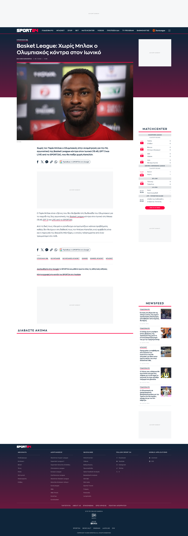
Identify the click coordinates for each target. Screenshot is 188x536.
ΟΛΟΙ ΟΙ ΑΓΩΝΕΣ (155, 207)
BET (77, 30)
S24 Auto (86, 482)
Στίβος (20, 482)
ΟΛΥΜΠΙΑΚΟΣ (55, 258)
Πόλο (20, 471)
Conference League (58, 475)
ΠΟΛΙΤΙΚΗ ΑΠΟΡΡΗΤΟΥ (118, 505)
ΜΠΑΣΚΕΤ (143, 347)
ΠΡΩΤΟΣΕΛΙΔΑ (113, 30)
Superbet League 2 (57, 461)
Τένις (19, 468)
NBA (52, 489)
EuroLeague (55, 485)
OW (113, 528)
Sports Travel (88, 485)
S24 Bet (86, 478)
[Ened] (94, 523)
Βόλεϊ (20, 464)
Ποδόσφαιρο (47, 30)
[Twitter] (42, 161)
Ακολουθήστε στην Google (48, 269)
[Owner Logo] (94, 516)
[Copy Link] (51, 161)
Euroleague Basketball (158, 30)
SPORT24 (76, 528)
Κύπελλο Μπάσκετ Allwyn (60, 482)
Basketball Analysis (90, 475)
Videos (85, 461)
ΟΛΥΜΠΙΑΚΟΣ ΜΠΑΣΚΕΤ (71, 258)
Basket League (77, 216)
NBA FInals (54, 492)
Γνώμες (86, 489)
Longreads (87, 496)
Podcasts (86, 492)
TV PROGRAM (128, 30)
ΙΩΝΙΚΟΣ (85, 258)
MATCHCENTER (88, 30)
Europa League (56, 471)
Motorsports (22, 478)
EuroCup (54, 496)
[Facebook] (37, 161)
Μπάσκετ (60, 30)
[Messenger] (46, 161)
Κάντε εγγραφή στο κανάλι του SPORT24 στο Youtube (59, 274)
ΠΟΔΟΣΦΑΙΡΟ (145, 309)
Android (154, 457)
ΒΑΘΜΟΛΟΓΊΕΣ (143, 30)
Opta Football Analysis (91, 471)
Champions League (58, 468)
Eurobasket (55, 499)
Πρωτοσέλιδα (88, 468)
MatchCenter (88, 457)
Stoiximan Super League (59, 457)
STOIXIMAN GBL (42, 258)
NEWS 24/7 (86, 528)
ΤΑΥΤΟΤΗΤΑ (66, 505)
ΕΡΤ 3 (45, 220)
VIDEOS (101, 30)
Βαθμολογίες (88, 464)
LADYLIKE (106, 528)
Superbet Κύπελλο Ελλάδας (60, 464)
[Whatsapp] (55, 161)
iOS (152, 461)
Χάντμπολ (21, 475)
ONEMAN (96, 528)
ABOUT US (77, 505)
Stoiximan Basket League (60, 478)
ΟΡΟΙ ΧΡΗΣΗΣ (101, 505)
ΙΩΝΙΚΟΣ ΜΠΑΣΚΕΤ (97, 258)
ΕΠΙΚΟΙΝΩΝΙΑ (88, 505)
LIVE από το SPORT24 (62, 220)
